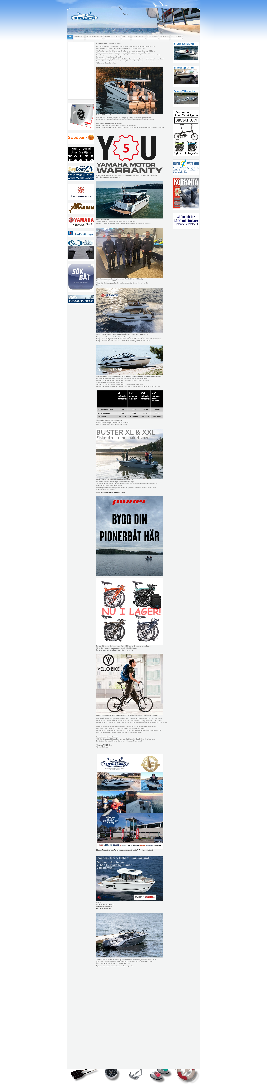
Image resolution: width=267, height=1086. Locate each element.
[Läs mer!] (129, 218)
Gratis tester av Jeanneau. (105, 904)
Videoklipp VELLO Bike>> (104, 745)
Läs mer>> (99, 285)
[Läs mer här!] (129, 277)
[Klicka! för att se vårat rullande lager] (129, 644)
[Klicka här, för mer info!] (129, 173)
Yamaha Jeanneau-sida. (104, 906)
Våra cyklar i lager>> (103, 747)
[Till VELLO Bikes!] (129, 714)
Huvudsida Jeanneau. (103, 908)
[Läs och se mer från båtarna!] (129, 478)
